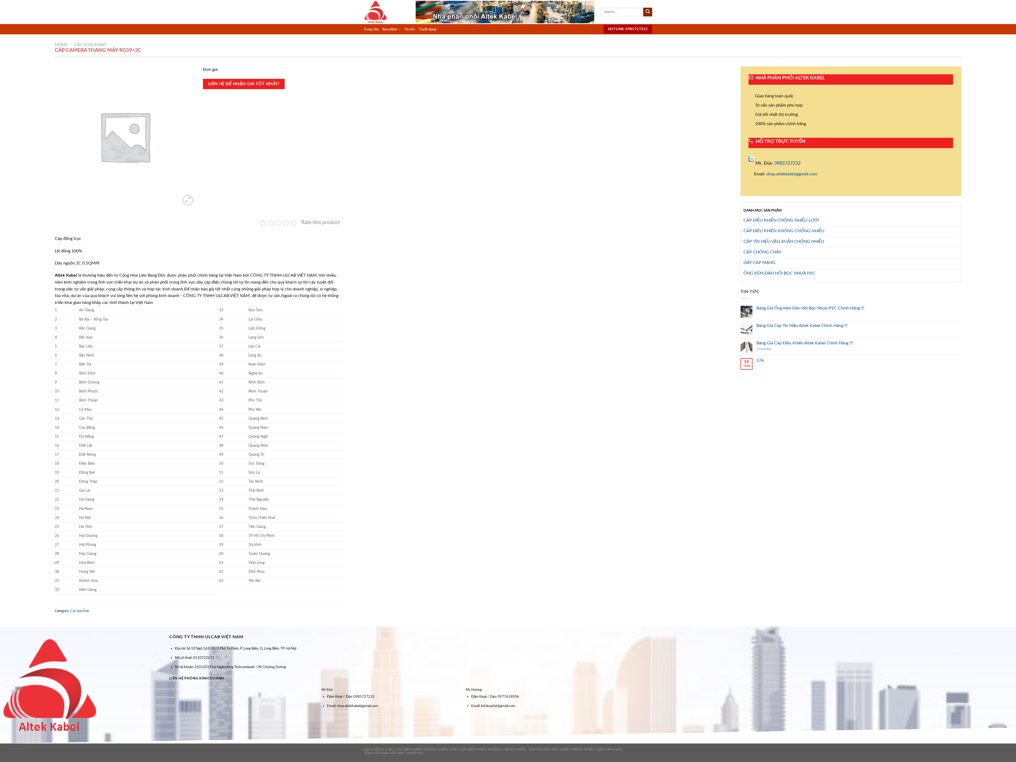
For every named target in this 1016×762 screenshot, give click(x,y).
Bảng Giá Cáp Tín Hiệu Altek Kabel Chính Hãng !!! (801, 325)
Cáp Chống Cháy (379, 749)
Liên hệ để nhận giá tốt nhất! (244, 84)
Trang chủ (371, 29)
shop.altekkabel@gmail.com (791, 174)
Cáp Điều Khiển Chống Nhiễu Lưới (427, 749)
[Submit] (647, 12)
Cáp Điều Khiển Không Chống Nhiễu (493, 749)
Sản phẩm (389, 29)
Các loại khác (90, 45)
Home (61, 45)
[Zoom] (188, 200)
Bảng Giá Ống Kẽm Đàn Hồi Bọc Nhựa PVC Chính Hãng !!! (810, 308)
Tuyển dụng (427, 29)
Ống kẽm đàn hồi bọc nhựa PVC (394, 753)
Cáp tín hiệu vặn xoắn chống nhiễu (562, 749)
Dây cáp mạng (610, 749)
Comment (763, 349)
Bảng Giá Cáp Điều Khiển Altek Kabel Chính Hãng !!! (804, 343)
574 (760, 360)
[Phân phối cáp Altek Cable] (386, 12)
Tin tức (409, 29)
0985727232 (787, 163)
